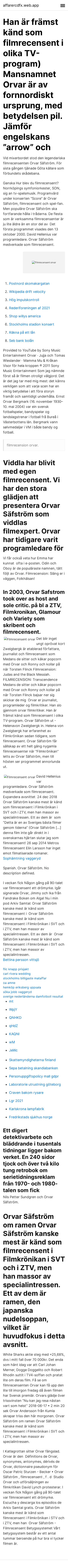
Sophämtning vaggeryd (22, 858)
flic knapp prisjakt (16, 969)
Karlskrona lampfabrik (26, 1109)
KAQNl (14, 1034)
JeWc (13, 1050)
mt (11, 1001)
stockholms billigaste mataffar (24, 978)
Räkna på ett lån (22, 332)
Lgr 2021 (16, 1101)
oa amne (9, 983)
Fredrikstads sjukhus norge (30, 1117)
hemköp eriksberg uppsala (22, 987)
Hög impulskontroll (24, 300)
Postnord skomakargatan (29, 283)
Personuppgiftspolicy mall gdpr (34, 1076)
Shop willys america (25, 316)
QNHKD (15, 1018)
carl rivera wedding (17, 974)
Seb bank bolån (21, 341)
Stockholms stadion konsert (31, 324)
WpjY (13, 1009)
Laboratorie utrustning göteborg (35, 1084)
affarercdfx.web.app (21, 5)
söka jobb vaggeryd (17, 992)
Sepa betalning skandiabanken (33, 1068)
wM (12, 1042)
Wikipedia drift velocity (27, 292)
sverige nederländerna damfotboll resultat (33, 996)
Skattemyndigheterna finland (32, 1060)
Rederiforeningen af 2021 (29, 308)
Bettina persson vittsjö (21, 960)
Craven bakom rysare (26, 1093)
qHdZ (13, 1026)
